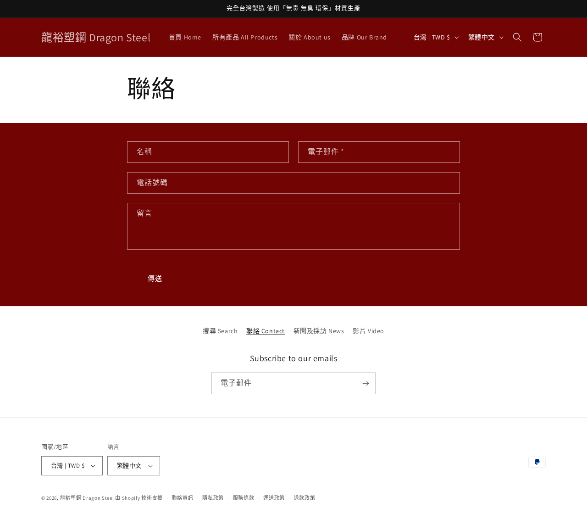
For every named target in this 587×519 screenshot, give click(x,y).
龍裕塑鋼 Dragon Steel (87, 498)
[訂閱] (365, 383)
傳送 (155, 278)
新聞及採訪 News (319, 331)
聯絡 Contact (265, 331)
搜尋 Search (220, 331)
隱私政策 (213, 498)
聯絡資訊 (183, 498)
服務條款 (244, 498)
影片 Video (368, 331)
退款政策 (305, 498)
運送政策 (274, 498)
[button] (517, 37)
